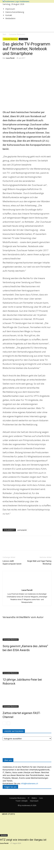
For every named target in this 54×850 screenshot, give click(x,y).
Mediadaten (10, 18)
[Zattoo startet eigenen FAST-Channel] (27, 698)
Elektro (34, 798)
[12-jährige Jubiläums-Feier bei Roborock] (27, 664)
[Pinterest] (17, 64)
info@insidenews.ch (29, 783)
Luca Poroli (10, 58)
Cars (41, 798)
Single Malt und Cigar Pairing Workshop (39, 562)
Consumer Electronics (10, 39)
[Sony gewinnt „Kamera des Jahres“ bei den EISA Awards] (27, 631)
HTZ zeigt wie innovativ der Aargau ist (23, 839)
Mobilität (4, 835)
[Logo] (12, 37)
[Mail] (3, 23)
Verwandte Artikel (13, 617)
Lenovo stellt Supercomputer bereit (12, 562)
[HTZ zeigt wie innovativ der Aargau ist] (27, 825)
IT (28, 798)
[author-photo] (27, 586)
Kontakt (8, 15)
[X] (11, 64)
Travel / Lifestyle (22, 801)
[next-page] (8, 723)
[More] (29, 64)
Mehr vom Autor (34, 617)
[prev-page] (4, 723)
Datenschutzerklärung (14, 12)
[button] (7, 28)
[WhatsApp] (23, 64)
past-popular (23, 39)
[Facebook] (5, 64)
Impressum (10, 9)
